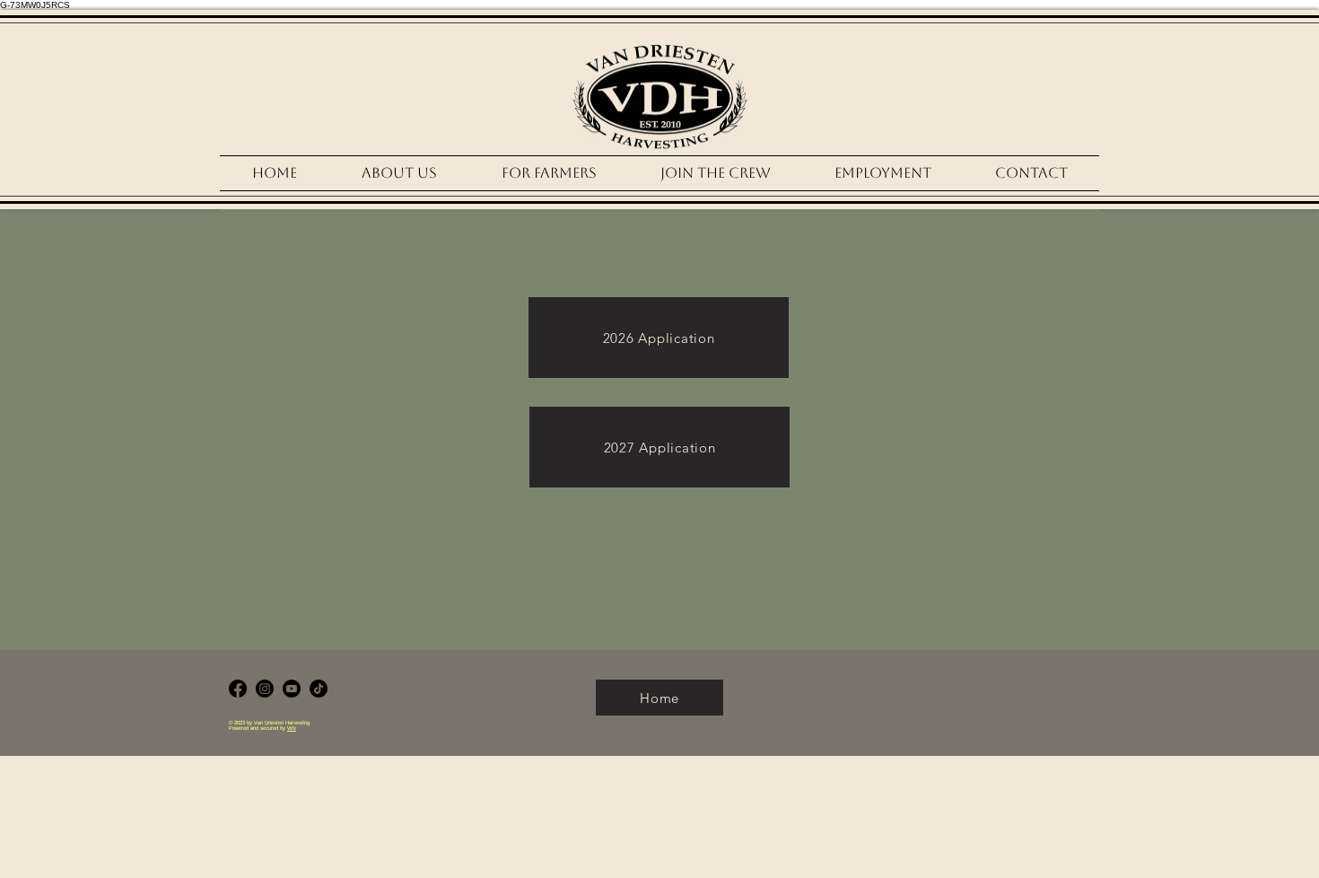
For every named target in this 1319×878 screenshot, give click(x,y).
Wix (291, 728)
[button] (715, 173)
